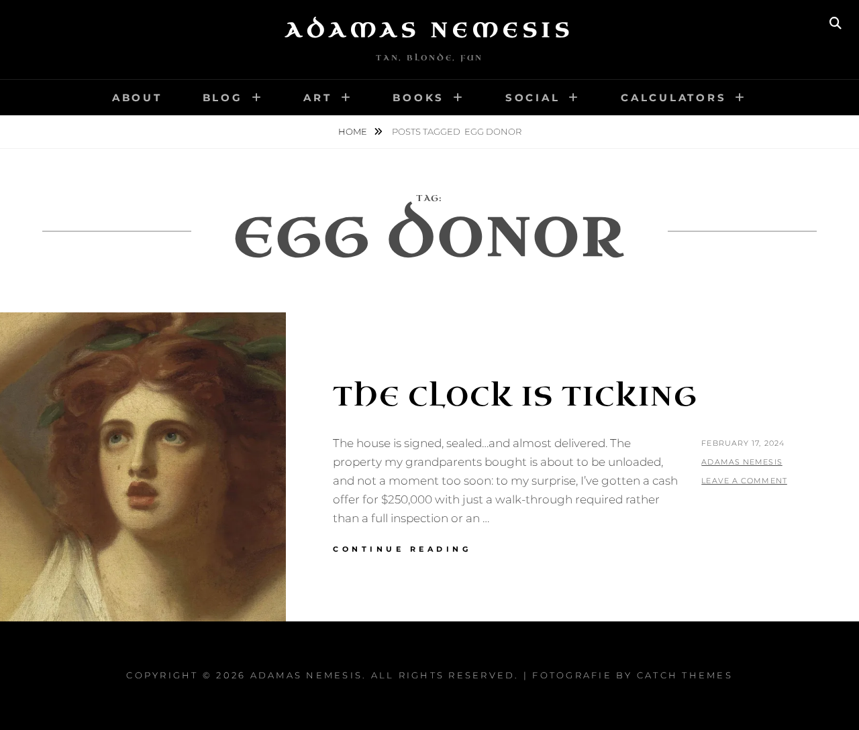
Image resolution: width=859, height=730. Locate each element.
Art (317, 97)
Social (532, 97)
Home (353, 131)
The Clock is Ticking (515, 396)
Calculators (673, 97)
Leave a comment (744, 480)
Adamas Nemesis (429, 30)
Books (418, 97)
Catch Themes (685, 675)
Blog (223, 97)
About (137, 97)
